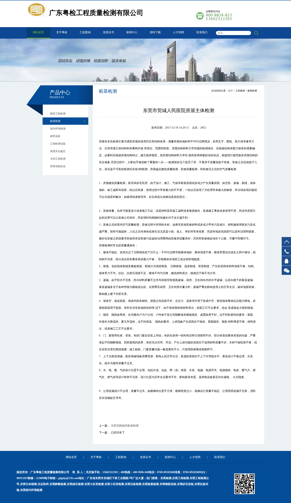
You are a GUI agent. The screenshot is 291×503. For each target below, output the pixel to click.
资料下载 (155, 32)
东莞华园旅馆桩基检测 (125, 425)
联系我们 (201, 32)
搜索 (256, 33)
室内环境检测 (58, 128)
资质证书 (108, 32)
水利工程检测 (58, 158)
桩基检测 (55, 121)
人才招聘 (178, 32)
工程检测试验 (58, 143)
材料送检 (55, 136)
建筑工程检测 (58, 113)
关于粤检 (61, 32)
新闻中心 (131, 32)
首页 (230, 90)
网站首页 (38, 32)
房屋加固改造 (58, 166)
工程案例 (85, 32)
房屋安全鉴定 (58, 151)
